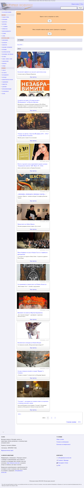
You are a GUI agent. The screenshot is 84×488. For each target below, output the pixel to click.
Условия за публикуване (63, 442)
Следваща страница (71, 422)
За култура (53, 0)
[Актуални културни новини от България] (16, 6)
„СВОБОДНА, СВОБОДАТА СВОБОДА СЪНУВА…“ (32, 194)
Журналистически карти (7, 450)
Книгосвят (42, 0)
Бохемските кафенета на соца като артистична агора (32, 72)
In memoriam (5, 91)
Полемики (4, 19)
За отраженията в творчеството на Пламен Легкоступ (32, 284)
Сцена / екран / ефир (7, 58)
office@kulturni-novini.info (64, 457)
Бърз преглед (33, 77)
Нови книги (5, 40)
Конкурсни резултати (7, 79)
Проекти (4, 63)
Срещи (3, 65)
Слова (3, 35)
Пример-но (4, 28)
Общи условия (60, 439)
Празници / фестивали (7, 54)
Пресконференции (6, 88)
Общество (4, 84)
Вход (82, 4)
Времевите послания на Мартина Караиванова (30, 312)
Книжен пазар (47, 0)
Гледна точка (5, 17)
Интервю (4, 24)
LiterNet (30, 0)
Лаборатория (5, 61)
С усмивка (4, 26)
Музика (4, 56)
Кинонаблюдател (6, 31)
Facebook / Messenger (63, 460)
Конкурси (4, 44)
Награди (4, 77)
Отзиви (4, 33)
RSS (59, 465)
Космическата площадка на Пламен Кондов (29, 342)
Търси (80, 7)
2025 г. (19, 414)
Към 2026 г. (20, 44)
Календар (4, 42)
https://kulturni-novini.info (13, 463)
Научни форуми (6, 51)
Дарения (4, 86)
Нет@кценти (5, 74)
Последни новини (6, 12)
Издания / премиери (7, 47)
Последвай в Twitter (63, 463)
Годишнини (5, 81)
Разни (3, 93)
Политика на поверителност (63, 444)
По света (4, 72)
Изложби (4, 49)
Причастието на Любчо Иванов (26, 224)
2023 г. (79, 422)
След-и (3, 70)
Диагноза (4, 21)
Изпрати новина (75, 4)
